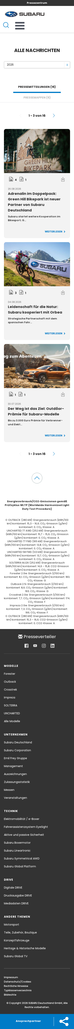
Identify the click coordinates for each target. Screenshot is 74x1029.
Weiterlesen (54, 231)
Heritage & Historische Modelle (25, 948)
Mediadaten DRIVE (16, 903)
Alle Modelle (12, 721)
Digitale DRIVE (13, 888)
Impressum (11, 977)
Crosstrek (10, 690)
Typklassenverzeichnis (18, 990)
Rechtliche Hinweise (16, 986)
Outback (10, 682)
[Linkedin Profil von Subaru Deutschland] (52, 646)
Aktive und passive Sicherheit (24, 835)
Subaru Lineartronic (17, 851)
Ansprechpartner (28, 1021)
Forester (9, 674)
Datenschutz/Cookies (17, 981)
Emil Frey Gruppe (15, 758)
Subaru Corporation (17, 750)
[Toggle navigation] (20, 25)
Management (13, 766)
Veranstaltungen (15, 798)
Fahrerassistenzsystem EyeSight (26, 827)
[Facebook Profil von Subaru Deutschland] (26, 646)
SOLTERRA (10, 705)
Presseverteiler (39, 636)
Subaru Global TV (15, 956)
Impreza (9, 697)
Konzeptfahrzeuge (16, 940)
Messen (9, 790)
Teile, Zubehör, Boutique (20, 932)
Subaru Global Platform (20, 866)
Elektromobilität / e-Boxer (21, 819)
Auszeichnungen (15, 774)
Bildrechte (10, 994)
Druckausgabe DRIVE (18, 895)
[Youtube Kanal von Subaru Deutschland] (35, 646)
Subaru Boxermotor (17, 843)
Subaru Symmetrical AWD (21, 858)
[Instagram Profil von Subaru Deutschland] (44, 646)
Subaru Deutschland (18, 742)
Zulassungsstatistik (17, 782)
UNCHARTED (12, 713)
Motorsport (11, 925)
